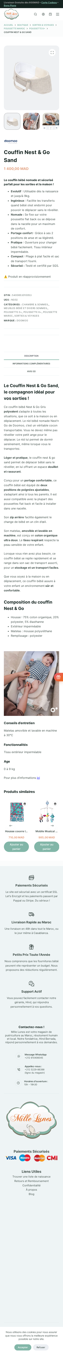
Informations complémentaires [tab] (31, 363)
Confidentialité (31, 1185)
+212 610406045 (34, 1057)
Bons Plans (10, 5)
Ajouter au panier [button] (16, 846)
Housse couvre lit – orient (21, 831)
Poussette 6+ (32, 312)
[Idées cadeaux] (58, 677)
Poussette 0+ (13, 312)
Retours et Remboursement (31, 1181)
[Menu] (57, 14)
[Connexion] (43, 14)
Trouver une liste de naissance (31, 1176)
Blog (31, 1194)
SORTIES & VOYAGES (26, 315)
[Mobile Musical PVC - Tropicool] (46, 812)
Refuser (41, 1347)
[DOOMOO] (11, 141)
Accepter (23, 1347)
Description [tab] (31, 355)
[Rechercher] (35, 14)
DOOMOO (22, 320)
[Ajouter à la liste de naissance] (24, 804)
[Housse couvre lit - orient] (16, 812)
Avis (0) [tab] (31, 371)
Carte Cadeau (49, 2)
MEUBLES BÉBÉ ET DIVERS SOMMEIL (26, 308)
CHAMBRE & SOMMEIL (35, 304)
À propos (31, 1189)
